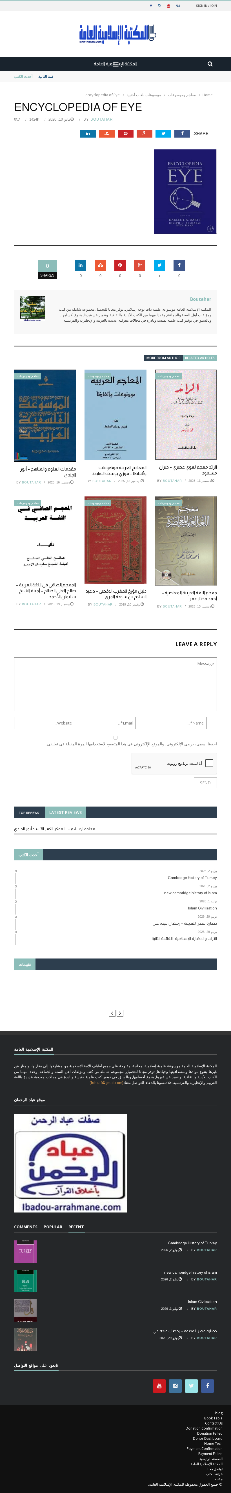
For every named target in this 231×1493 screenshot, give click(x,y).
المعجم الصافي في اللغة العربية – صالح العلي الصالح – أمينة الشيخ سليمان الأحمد (46, 590)
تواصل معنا (215, 1469)
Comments (25, 1226)
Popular (53, 1226)
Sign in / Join (206, 5)
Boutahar (101, 119)
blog (219, 1413)
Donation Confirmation (204, 1428)
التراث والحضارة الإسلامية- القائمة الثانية (69, 76)
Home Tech (213, 1443)
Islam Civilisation (202, 1301)
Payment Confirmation (205, 1448)
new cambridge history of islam (190, 1272)
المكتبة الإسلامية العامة (207, 1463)
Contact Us (214, 1423)
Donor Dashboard (208, 1438)
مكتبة (219, 1479)
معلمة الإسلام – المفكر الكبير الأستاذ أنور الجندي (54, 829)
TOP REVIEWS (29, 812)
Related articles (200, 357)
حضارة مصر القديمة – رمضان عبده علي (185, 1331)
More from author (163, 357)
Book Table (213, 1418)
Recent (76, 1226)
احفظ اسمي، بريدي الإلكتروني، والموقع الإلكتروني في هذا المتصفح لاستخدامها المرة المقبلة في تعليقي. (131, 743)
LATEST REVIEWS (65, 812)
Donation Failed (210, 1433)
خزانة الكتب (214, 1474)
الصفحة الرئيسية (211, 1458)
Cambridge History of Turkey (192, 1243)
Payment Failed (210, 1453)
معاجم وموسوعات (28, 376)
